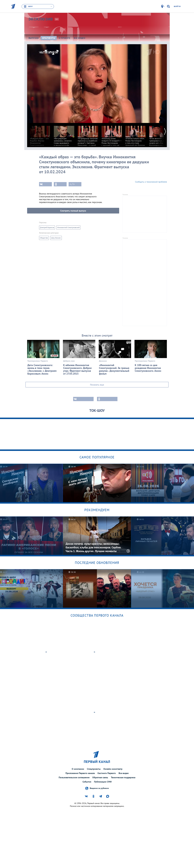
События (87, 781)
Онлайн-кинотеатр (112, 768)
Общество (44, 238)
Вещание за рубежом (99, 788)
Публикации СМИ (103, 781)
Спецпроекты (94, 768)
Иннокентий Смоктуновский (68, 227)
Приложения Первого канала (80, 773)
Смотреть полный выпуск (73, 210)
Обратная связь (100, 777)
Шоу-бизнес (56, 238)
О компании (78, 768)
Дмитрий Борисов (47, 227)
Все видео (124, 773)
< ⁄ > (72, 184)
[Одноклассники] (60, 184)
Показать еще (97, 384)
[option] (40, 140)
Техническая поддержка (123, 777)
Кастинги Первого (107, 773)
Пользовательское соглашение (74, 777)
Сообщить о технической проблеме (151, 182)
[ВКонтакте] (45, 184)
